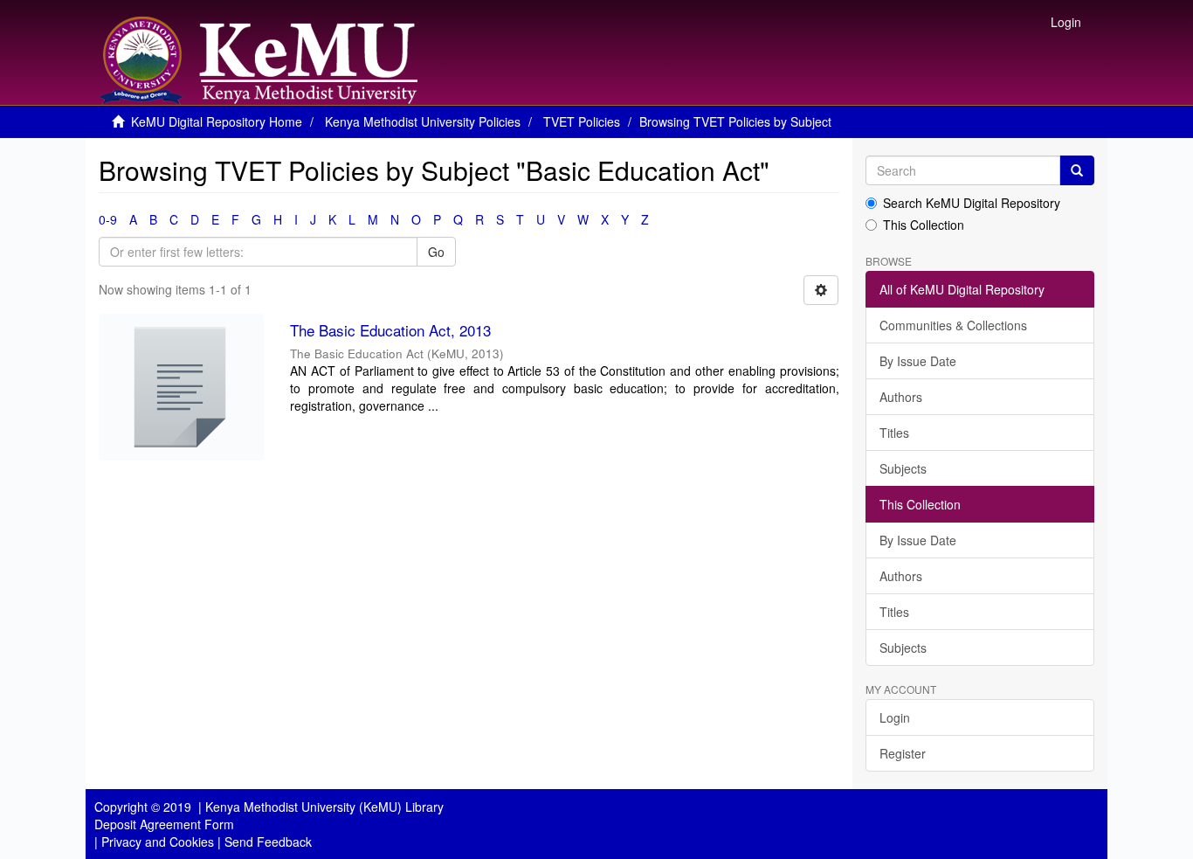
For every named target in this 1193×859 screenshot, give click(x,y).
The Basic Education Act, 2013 (390, 330)
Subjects (903, 468)
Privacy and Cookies (157, 841)
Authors (900, 396)
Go (436, 251)
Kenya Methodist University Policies (423, 121)
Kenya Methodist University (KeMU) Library (324, 806)
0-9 (108, 219)
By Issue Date (917, 361)
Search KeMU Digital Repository (971, 202)
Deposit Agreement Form (164, 824)
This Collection (923, 224)
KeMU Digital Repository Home (216, 121)
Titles (894, 432)
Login (894, 717)
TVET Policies (581, 121)
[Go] (1076, 170)
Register (902, 753)
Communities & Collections (953, 325)
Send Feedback (268, 841)
